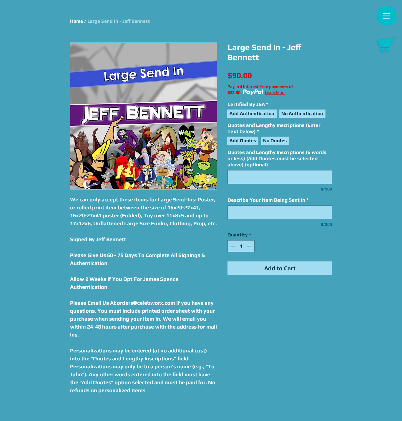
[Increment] (249, 246)
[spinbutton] (241, 246)
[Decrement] (232, 246)
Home (76, 21)
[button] (386, 44)
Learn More (275, 92)
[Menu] (386, 16)
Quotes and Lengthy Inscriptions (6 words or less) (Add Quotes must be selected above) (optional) (276, 158)
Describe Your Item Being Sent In (268, 200)
